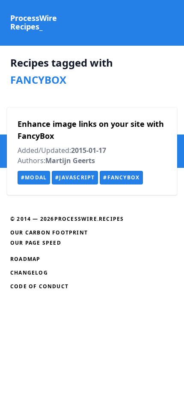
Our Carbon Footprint (49, 232)
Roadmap (25, 259)
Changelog (29, 272)
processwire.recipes (89, 218)
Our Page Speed (35, 242)
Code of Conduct (39, 286)
